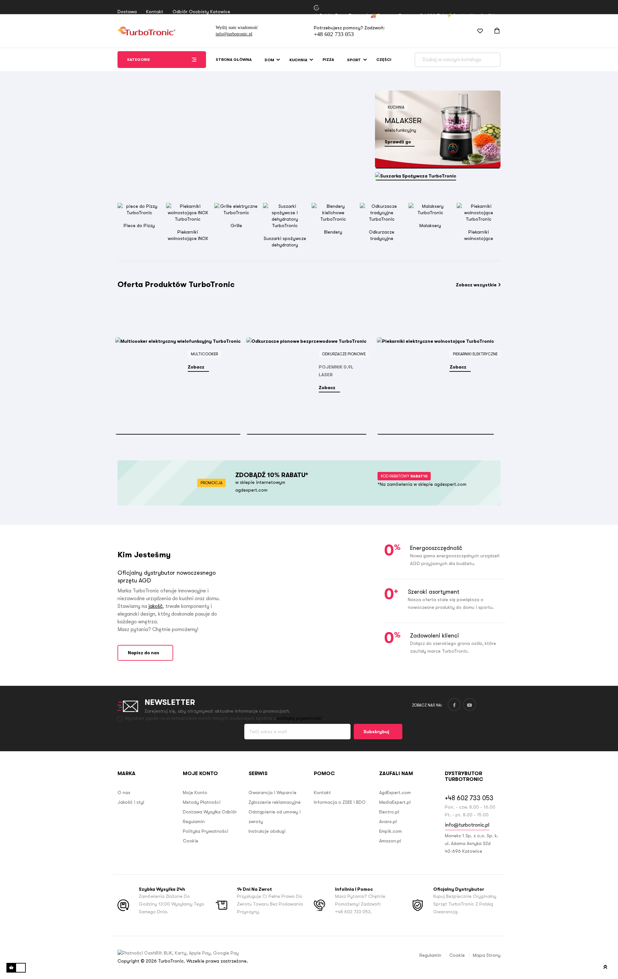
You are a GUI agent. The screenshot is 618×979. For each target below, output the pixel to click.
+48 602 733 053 (334, 34)
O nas (123, 792)
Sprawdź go (398, 141)
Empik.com (390, 831)
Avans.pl (388, 821)
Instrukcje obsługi (267, 831)
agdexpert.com (251, 490)
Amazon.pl (390, 840)
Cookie (190, 840)
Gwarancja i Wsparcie (272, 792)
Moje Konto (195, 792)
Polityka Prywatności (205, 831)
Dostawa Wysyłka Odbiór (210, 811)
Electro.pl (389, 811)
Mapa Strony (487, 955)
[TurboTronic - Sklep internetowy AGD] (146, 30)
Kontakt (154, 11)
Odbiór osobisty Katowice (201, 11)
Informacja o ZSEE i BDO (340, 802)
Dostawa (127, 11)
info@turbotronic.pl (234, 34)
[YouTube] (469, 704)
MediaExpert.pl (395, 802)
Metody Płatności (201, 802)
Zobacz (196, 367)
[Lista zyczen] (476, 31)
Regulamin (194, 821)
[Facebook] (454, 704)
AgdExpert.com (395, 792)
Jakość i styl (130, 802)
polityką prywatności (300, 718)
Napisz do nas (143, 652)
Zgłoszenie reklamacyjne (274, 802)
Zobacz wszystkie (476, 284)
